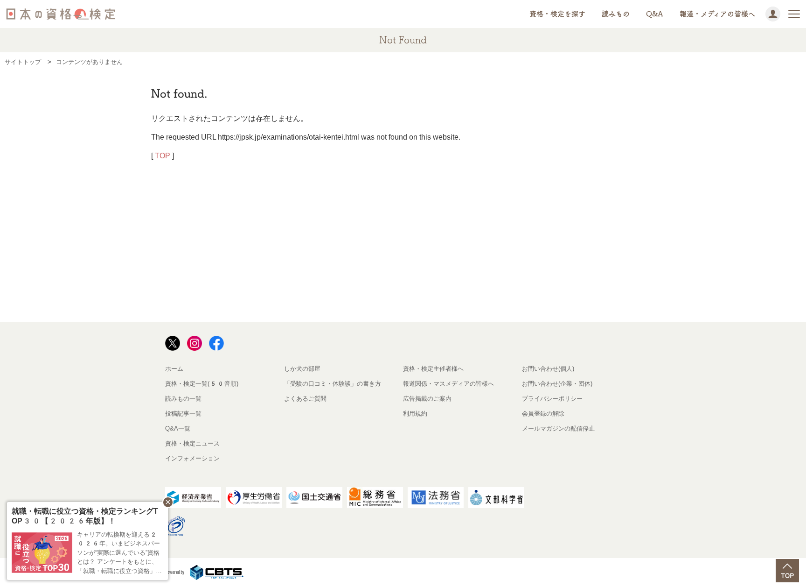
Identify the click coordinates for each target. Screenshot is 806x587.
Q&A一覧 (177, 428)
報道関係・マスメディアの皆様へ (448, 383)
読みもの (616, 13)
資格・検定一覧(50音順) (201, 383)
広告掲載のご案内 (427, 398)
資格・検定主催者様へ (433, 368)
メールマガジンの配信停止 (558, 428)
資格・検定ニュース (192, 443)
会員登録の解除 (543, 413)
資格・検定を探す (557, 13)
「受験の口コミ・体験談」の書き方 (332, 383)
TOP (162, 156)
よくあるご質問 (305, 398)
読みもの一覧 (183, 398)
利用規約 (415, 413)
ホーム (174, 368)
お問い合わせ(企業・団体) (557, 383)
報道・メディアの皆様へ (717, 13)
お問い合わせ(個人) (548, 368)
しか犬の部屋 (302, 368)
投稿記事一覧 (183, 413)
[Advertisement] (332, 250)
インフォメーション (192, 458)
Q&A (654, 13)
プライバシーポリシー (552, 398)
